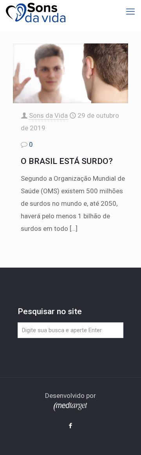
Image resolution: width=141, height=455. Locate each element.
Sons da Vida (48, 115)
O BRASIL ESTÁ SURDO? (67, 161)
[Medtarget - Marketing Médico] (70, 409)
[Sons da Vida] (35, 12)
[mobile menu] (130, 11)
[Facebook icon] (71, 425)
